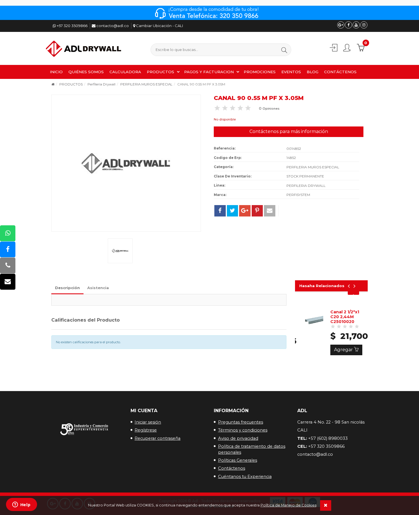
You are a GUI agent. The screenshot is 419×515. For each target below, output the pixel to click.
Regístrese (146, 430)
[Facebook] (348, 24)
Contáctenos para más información (288, 131)
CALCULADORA (125, 72)
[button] (284, 50)
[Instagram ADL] (363, 24)
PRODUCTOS (160, 72)
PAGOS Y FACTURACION (209, 72)
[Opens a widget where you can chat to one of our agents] (21, 505)
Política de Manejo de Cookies (288, 505)
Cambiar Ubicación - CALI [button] (159, 25)
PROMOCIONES (260, 72)
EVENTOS (291, 72)
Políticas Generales (237, 460)
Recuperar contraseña (157, 438)
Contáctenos (231, 468)
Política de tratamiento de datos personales (251, 449)
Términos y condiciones (242, 430)
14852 (291, 158)
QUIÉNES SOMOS (86, 72)
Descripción (67, 287)
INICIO (56, 72)
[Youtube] (356, 24)
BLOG (312, 72)
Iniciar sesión (148, 422)
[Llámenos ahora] (7, 266)
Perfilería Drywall (101, 84)
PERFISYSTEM (298, 195)
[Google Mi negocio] (340, 24)
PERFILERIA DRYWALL (306, 185)
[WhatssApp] (7, 233)
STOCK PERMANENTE (305, 176)
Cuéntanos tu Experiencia (245, 476)
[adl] (84, 49)
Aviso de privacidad (238, 438)
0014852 (293, 148)
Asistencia (98, 287)
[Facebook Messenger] (7, 250)
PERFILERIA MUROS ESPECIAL (146, 84)
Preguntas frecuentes (240, 422)
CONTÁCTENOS (340, 72)
